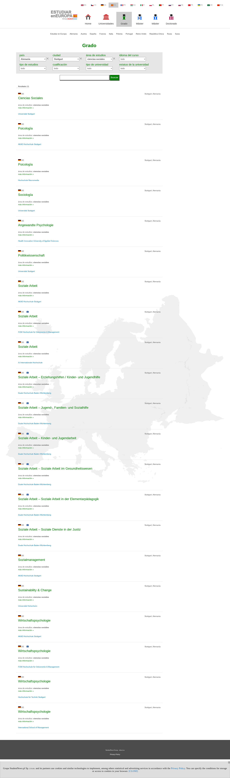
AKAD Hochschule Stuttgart (29, 144)
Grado (124, 23)
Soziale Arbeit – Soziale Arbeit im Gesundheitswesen (55, 468)
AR (211, 5)
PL (153, 5)
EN (85, 5)
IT (144, 5)
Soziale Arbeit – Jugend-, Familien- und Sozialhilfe (53, 407)
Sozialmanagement (31, 560)
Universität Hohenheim (27, 606)
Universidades (106, 23)
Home (88, 23)
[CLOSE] (133, 771)
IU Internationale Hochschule (30, 362)
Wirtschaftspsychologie (34, 620)
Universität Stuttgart (26, 114)
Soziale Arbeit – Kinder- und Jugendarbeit (47, 438)
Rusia (169, 34)
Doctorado (171, 23)
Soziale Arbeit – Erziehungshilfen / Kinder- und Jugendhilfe (59, 377)
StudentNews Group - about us (115, 750)
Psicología (25, 128)
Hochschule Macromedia (28, 180)
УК (202, 5)
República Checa (156, 34)
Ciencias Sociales (30, 98)
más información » (26, 108)
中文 (221, 5)
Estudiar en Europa (58, 34)
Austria (84, 34)
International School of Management (33, 727)
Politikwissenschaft (31, 255)
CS (95, 5)
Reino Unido (141, 34)
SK (182, 5)
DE (105, 5)
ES (115, 5)
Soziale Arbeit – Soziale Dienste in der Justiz (49, 529)
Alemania (74, 34)
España (93, 34)
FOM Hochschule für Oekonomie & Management (38, 332)
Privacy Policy (178, 768)
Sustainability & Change (35, 590)
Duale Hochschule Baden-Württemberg (34, 393)
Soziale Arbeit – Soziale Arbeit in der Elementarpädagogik (58, 499)
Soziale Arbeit (27, 285)
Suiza (177, 34)
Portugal (129, 34)
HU (134, 5)
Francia (102, 34)
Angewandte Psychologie (35, 225)
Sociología (25, 194)
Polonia (119, 34)
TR (192, 5)
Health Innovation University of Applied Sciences (38, 241)
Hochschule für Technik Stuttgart (31, 697)
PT (163, 5)
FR (125, 5)
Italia (111, 34)
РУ (172, 5)
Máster (139, 23)
